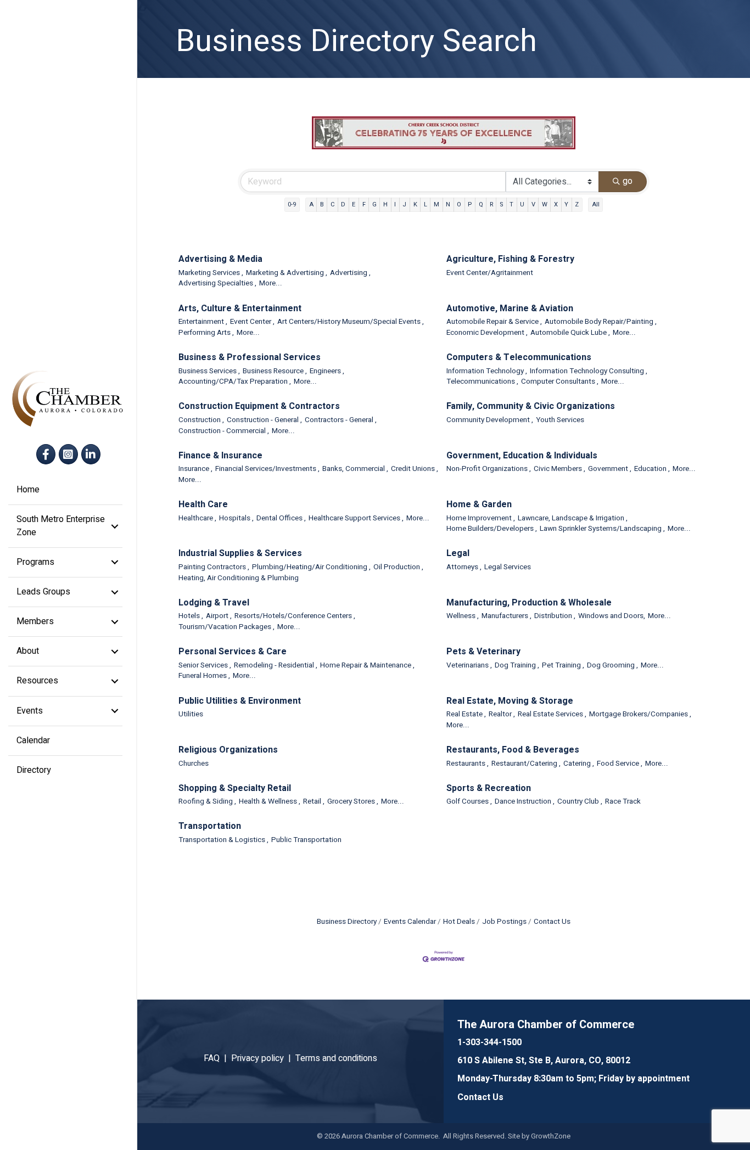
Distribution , (554, 616)
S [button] (501, 204)
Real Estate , (466, 714)
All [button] (596, 204)
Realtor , (502, 714)
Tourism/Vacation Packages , (226, 627)
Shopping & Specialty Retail (234, 788)
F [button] (364, 204)
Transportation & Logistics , (223, 840)
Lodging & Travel (213, 603)
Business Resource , (275, 371)
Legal (457, 553)
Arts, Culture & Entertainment (239, 308)
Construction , (201, 420)
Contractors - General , (341, 420)
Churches (193, 764)
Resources (37, 680)
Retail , (313, 801)
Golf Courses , (469, 801)
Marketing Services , (210, 273)
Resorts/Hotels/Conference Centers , (294, 616)
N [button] (448, 204)
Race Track (623, 801)
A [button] (311, 204)
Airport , (219, 616)
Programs (35, 562)
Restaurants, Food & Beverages (512, 750)
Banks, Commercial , (355, 469)
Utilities (190, 714)
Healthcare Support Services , (356, 518)
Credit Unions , (414, 469)
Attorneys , (464, 567)
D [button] (343, 204)
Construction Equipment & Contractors (259, 406)
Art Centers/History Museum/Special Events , (350, 322)
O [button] (459, 204)
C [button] (332, 204)
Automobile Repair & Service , (494, 322)
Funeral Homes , (204, 676)
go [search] (628, 181)
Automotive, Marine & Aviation (509, 308)
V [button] (533, 204)
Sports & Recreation (488, 788)
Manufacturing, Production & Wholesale (529, 603)
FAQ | (217, 1058)
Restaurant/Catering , (526, 764)
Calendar (33, 740)
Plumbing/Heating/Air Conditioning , (311, 567)
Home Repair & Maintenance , (367, 665)
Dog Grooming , (612, 665)
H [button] (385, 204)
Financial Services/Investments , (267, 469)
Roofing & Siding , (207, 801)
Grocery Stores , (352, 801)
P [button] (470, 204)
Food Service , (619, 764)
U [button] (522, 204)
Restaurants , (467, 764)
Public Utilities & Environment (239, 701)
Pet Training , (563, 665)
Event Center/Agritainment (489, 273)
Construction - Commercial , (223, 431)
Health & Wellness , (269, 801)
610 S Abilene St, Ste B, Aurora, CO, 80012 (543, 1060)
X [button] (556, 204)
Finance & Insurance (220, 456)
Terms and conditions (336, 1058)
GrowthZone (550, 1136)
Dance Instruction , (525, 801)
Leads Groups (43, 591)
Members (35, 621)
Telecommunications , (482, 382)
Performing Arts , (206, 333)
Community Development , (489, 420)
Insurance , (195, 469)
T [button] (511, 204)
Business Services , (209, 371)
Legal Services (507, 567)
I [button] (395, 204)
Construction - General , (264, 420)
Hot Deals (459, 921)
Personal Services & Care (232, 652)
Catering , (578, 764)
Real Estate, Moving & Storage (509, 701)
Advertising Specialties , (217, 283)
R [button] (491, 204)
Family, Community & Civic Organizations (530, 406)
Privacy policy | (263, 1058)
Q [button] (481, 204)
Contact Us (552, 921)
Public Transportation (306, 840)
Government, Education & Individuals (521, 456)
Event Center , (252, 322)
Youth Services (560, 420)
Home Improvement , (480, 518)
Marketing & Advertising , (286, 273)
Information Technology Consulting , (588, 371)
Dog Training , (517, 665)
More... (270, 283)
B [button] (322, 204)
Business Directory (347, 921)
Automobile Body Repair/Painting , (601, 322)
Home (28, 489)
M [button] (436, 204)
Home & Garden (479, 504)
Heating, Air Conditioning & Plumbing (238, 578)
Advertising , (350, 273)
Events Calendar (410, 921)
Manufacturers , (506, 616)
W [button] (544, 204)
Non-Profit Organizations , (488, 469)
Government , (609, 469)
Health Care (203, 504)
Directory (33, 770)
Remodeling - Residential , (275, 665)
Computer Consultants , (559, 382)
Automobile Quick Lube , (570, 333)
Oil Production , (398, 567)
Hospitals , (236, 518)
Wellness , (462, 616)
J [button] (404, 204)
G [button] (374, 204)
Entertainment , (202, 322)
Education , (652, 469)
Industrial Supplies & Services (240, 553)
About (27, 651)
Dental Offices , (281, 518)
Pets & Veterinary (483, 652)
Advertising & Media (220, 259)
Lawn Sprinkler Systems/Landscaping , (602, 529)
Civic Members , (559, 469)
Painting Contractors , (213, 567)
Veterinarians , (469, 665)
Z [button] (577, 204)
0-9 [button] (292, 204)
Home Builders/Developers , (491, 529)
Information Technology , (486, 371)
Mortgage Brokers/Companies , (640, 714)
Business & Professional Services (249, 357)
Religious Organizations (228, 750)
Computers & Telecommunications (518, 357)
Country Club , (579, 801)
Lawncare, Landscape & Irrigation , (573, 518)
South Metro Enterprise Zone (60, 525)
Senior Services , (204, 665)
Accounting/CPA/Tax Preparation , (234, 382)
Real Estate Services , (552, 714)
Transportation (209, 826)
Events (29, 710)
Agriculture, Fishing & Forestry (510, 259)
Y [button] (566, 204)
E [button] (353, 204)
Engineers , (327, 371)
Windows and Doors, (611, 616)
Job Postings (504, 921)
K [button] (415, 204)
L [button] (425, 204)
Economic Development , (487, 333)
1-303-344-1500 (489, 1042)
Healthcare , (197, 518)
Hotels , (190, 616)
